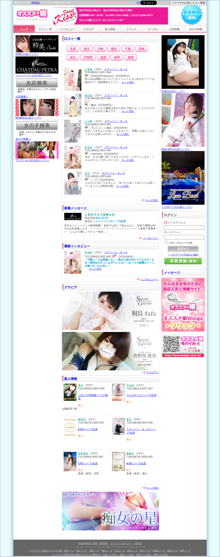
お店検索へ (21, 96)
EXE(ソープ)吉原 (88, 429)
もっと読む (128, 82)
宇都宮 (88, 57)
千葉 (128, 48)
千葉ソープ (119, 550)
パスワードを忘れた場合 (184, 254)
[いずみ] (72, 89)
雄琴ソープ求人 (143, 554)
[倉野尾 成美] (110, 369)
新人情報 (110, 29)
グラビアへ (152, 372)
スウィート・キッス (116, 69)
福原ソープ (172, 550)
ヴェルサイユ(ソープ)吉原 (141, 395)
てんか (130, 385)
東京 (87, 48)
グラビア (88, 29)
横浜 (114, 48)
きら (80, 385)
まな (128, 419)
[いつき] (72, 141)
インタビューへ (149, 279)
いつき (88, 121)
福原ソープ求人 (126, 554)
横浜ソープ (107, 550)
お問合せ (137, 543)
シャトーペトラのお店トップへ (33, 75)
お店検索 (174, 29)
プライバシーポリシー (120, 543)
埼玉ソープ (145, 550)
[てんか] (118, 399)
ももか (88, 147)
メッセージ (172, 272)
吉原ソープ (69, 550)
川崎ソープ (94, 550)
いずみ (88, 69)
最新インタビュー (77, 246)
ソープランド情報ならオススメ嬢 (45, 550)
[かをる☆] (70, 470)
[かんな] (72, 115)
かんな (88, 95)
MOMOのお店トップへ (28, 117)
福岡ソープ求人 (160, 554)
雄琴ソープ (185, 550)
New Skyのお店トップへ (176, 149)
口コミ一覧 (45, 29)
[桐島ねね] (110, 329)
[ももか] (72, 167)
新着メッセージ (75, 208)
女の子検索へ (23, 139)
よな (87, 173)
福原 (103, 57)
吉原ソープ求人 (110, 554)
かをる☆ (83, 453)
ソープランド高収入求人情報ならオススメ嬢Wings (76, 554)
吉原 (73, 48)
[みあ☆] (118, 470)
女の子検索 (195, 29)
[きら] (70, 399)
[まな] (118, 434)
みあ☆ (130, 453)
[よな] (72, 193)
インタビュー (67, 29)
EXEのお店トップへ (173, 91)
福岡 (131, 57)
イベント (131, 29)
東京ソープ (81, 550)
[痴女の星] (110, 529)
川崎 (100, 48)
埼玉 (73, 57)
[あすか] (70, 436)
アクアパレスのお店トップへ (32, 160)
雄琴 (117, 57)
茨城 (141, 48)
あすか (82, 419)
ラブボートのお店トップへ (177, 207)
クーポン (153, 29)
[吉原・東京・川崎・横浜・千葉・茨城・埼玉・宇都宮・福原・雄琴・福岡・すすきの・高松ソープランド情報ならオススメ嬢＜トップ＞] (138, 3)
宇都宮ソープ (158, 550)
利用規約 (103, 543)
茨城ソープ (132, 550)
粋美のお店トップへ (27, 54)
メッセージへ (150, 238)
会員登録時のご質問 (88, 543)
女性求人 (35, 2)
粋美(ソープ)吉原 (136, 463)
